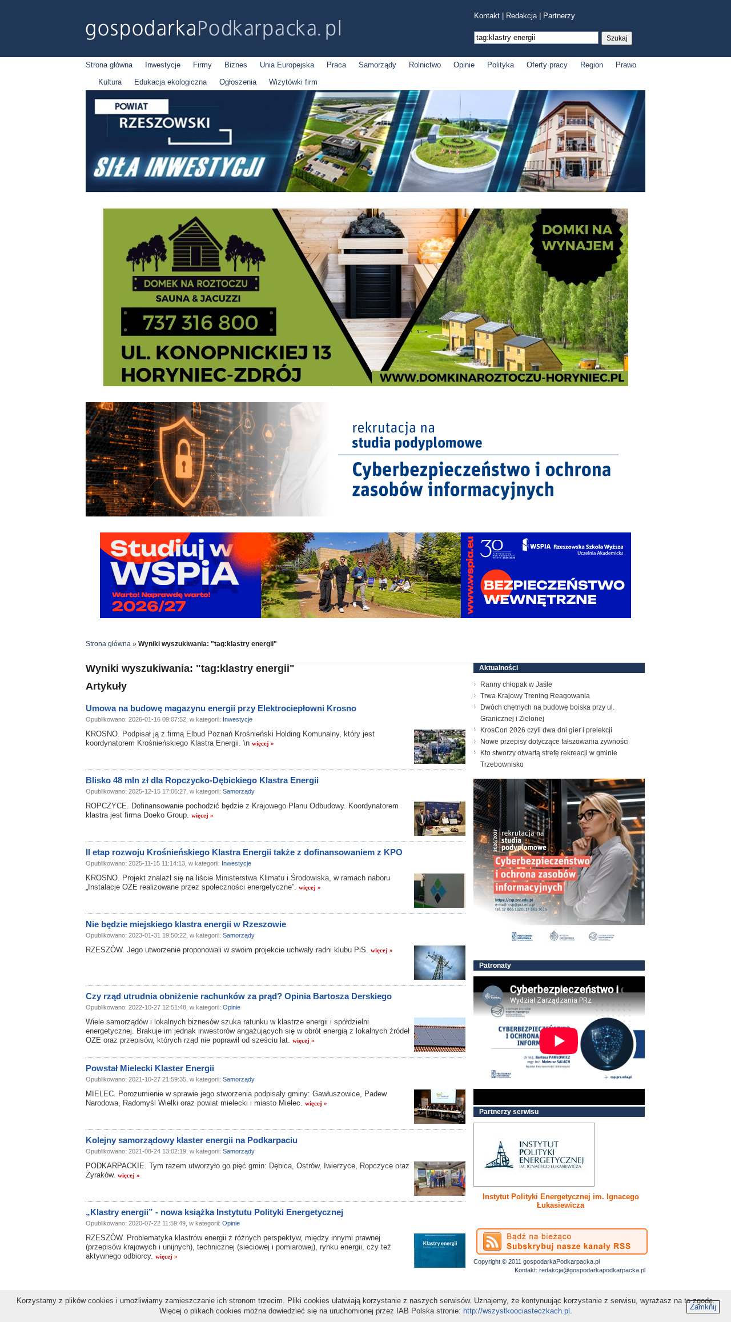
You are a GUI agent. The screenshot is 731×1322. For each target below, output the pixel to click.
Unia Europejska (287, 65)
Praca (336, 65)
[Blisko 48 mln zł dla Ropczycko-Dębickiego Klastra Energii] (439, 819)
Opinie (464, 65)
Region (591, 65)
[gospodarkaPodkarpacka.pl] (213, 30)
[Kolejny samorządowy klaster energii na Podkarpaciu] (439, 1178)
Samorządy (377, 65)
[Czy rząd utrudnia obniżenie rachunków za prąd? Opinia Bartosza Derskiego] (439, 1034)
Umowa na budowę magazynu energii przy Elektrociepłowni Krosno (221, 708)
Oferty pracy (547, 65)
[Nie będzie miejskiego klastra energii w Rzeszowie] (439, 963)
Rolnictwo (425, 65)
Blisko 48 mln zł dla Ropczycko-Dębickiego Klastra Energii (202, 780)
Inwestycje (162, 65)
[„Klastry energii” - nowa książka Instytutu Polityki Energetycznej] (439, 1250)
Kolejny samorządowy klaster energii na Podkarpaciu (192, 1140)
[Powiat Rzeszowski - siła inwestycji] (365, 190)
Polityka (500, 65)
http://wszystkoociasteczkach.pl (516, 1311)
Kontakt (487, 15)
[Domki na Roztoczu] (365, 383)
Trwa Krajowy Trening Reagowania (535, 696)
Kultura (110, 82)
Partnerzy (559, 15)
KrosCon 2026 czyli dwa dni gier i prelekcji (546, 730)
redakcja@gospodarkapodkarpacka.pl (592, 1270)
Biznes (235, 65)
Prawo (626, 65)
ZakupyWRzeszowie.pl (516, 1196)
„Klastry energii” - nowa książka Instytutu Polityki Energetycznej (214, 1212)
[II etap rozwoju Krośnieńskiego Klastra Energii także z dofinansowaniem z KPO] (439, 891)
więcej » (263, 743)
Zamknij (703, 1307)
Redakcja (521, 15)
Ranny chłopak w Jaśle (516, 684)
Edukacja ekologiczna (170, 82)
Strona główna (109, 65)
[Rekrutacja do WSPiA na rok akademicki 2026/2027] (365, 615)
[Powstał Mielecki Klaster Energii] (439, 1106)
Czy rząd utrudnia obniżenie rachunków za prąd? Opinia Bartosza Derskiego (239, 996)
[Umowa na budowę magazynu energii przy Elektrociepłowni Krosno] (439, 747)
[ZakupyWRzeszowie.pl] (534, 1155)
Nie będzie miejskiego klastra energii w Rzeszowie (186, 924)
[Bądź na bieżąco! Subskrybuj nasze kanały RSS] (562, 1241)
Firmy (202, 65)
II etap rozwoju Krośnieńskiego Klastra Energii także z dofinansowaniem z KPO (244, 852)
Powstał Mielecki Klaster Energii (150, 1068)
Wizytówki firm (293, 82)
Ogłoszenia (237, 82)
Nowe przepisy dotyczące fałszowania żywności (554, 742)
